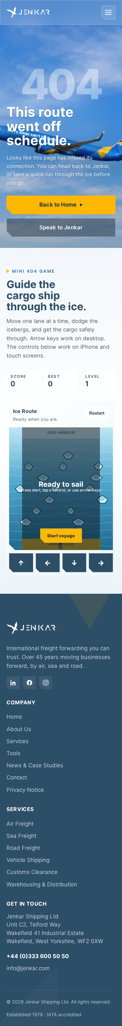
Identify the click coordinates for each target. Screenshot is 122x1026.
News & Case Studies (35, 765)
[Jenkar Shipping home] (28, 12)
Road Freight (23, 848)
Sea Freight (21, 836)
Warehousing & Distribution (42, 884)
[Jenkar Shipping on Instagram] (45, 682)
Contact (17, 777)
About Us (19, 729)
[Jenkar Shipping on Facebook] (29, 682)
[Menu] (108, 12)
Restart (96, 413)
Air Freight (20, 823)
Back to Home (57, 204)
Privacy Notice (25, 790)
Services (18, 741)
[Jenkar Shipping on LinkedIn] (13, 682)
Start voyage (61, 535)
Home (14, 716)
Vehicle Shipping (28, 860)
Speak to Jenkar (61, 227)
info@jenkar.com (28, 968)
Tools (13, 753)
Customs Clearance (32, 872)
